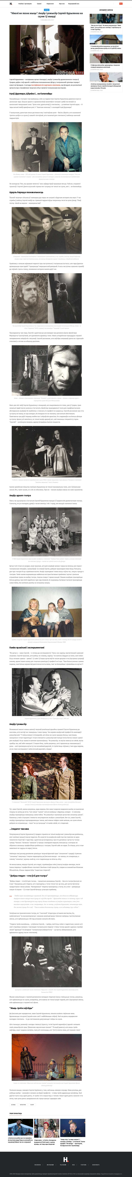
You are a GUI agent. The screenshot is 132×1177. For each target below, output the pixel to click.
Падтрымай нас (73, 4)
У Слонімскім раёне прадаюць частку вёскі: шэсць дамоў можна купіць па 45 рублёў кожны (106, 47)
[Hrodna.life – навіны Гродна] (10, 3)
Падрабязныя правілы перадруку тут (111, 1174)
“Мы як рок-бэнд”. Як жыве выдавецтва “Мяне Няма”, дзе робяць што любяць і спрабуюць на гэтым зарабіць (106, 27)
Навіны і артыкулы (25, 4)
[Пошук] (115, 3)
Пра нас (62, 4)
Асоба (47, 10)
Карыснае (50, 4)
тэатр (32, 1104)
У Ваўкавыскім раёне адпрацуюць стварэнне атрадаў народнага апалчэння (105, 66)
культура (23, 1104)
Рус (121, 4)
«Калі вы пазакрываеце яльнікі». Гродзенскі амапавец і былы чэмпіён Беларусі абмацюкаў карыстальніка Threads (106, 86)
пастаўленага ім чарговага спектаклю (45, 85)
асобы (13, 1104)
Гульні (39, 4)
